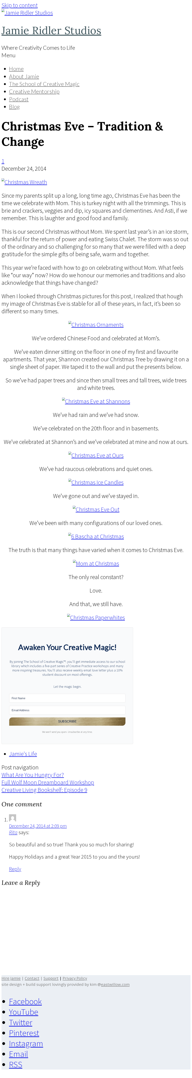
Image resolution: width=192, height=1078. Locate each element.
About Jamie (24, 76)
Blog (14, 106)
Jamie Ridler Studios (51, 30)
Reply (15, 869)
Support (51, 978)
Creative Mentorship (34, 91)
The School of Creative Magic (44, 84)
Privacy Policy (75, 978)
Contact (32, 978)
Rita (13, 832)
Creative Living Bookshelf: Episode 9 (44, 790)
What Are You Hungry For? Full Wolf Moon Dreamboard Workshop (48, 778)
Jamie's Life (23, 754)
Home (16, 69)
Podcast (19, 99)
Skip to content (20, 5)
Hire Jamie (11, 978)
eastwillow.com (115, 984)
